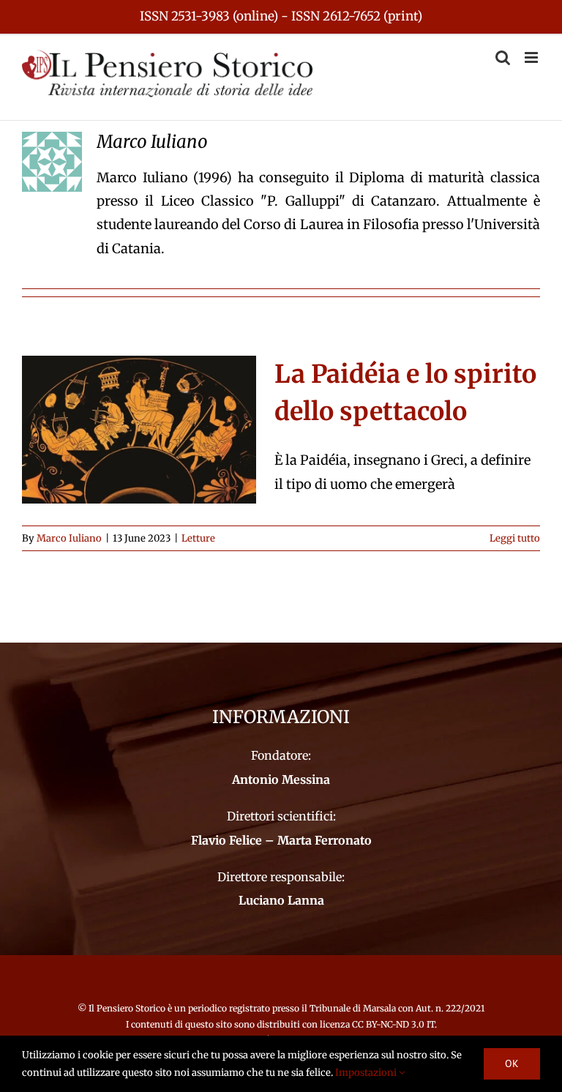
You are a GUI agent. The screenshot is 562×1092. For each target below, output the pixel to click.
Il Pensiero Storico (128, 1008)
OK (512, 1063)
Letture (198, 538)
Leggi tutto (515, 538)
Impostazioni (367, 1072)
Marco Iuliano (69, 538)
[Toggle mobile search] (502, 57)
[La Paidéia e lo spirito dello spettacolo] (139, 430)
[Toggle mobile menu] (532, 57)
